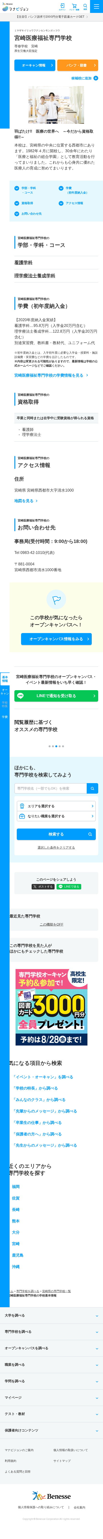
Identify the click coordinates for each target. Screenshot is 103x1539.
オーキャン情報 (34, 65)
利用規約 (10, 1461)
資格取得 (27, 203)
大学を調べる (15, 1315)
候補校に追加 (81, 78)
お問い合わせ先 (32, 213)
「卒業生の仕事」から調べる (37, 1123)
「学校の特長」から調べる (35, 1088)
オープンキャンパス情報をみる (56, 639)
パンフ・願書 (77, 65)
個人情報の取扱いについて (70, 1450)
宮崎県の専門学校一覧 (56, 1291)
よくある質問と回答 (18, 1471)
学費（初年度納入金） (77, 190)
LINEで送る (71, 886)
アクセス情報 (74, 203)
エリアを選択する (41, 806)
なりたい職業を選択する (46, 816)
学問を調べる (15, 1381)
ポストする (45, 886)
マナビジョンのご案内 (19, 1450)
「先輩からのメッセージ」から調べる (44, 1111)
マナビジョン (15, 8)
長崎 (16, 1210)
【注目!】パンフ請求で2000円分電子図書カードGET (50, 16)
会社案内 (79, 1507)
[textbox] (56, 788)
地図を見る (24, 501)
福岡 (16, 1187)
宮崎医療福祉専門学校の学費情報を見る (48, 375)
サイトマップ (62, 1461)
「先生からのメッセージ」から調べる (44, 1145)
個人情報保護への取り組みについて (41, 1507)
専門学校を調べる (27, 1291)
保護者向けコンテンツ (21, 1430)
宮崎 (16, 1244)
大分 (16, 1232)
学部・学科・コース (29, 190)
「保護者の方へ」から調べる (37, 1134)
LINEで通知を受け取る (56, 696)
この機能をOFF (51, 924)
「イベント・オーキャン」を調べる (42, 1077)
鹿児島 (17, 1255)
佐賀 (16, 1198)
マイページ (13, 1397)
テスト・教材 (15, 1414)
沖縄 (16, 1267)
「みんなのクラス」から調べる (39, 1100)
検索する (56, 834)
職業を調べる (15, 1364)
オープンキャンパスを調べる (26, 1348)
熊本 (16, 1221)
